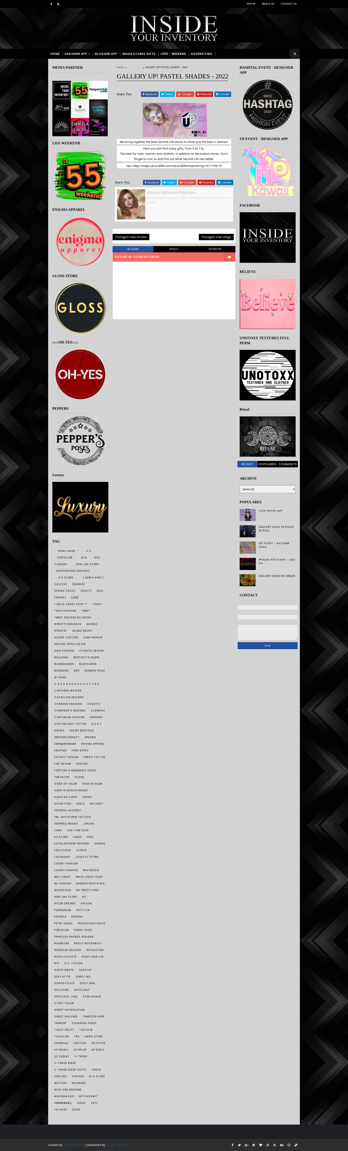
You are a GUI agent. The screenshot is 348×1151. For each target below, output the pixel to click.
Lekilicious (62, 850)
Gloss (79, 777)
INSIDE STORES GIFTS (139, 54)
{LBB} (75, 597)
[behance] (282, 1145)
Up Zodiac (62, 1056)
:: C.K (87, 551)
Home (251, 4)
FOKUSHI (82, 763)
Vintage (78, 1076)
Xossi (81, 1103)
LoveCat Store (87, 857)
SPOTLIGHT (82, 990)
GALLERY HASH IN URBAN (277, 576)
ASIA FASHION (64, 650)
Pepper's (60, 916)
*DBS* (85, 610)
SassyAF (85, 970)
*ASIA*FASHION (65, 610)
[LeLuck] (60, 584)
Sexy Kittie (62, 976)
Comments (288, 464)
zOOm (76, 1109)
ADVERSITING (201, 54)
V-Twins (81, 1056)
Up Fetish (99, 1043)
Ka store (61, 837)
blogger (133, 249)
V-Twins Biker (65, 1063)
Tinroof (60, 1023)
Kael (90, 837)
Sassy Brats (64, 970)
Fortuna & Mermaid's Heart (75, 770)
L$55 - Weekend (173, 54)
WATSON (60, 1083)
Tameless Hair (94, 1016)
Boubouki (61, 670)
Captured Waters (68, 690)
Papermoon (62, 910)
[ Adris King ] (93, 577)
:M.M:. (84, 557)
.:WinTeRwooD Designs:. (72, 571)
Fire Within (62, 763)
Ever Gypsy (80, 750)
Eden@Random (65, 743)
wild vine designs (68, 1089)
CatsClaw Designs (69, 697)
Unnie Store (94, 1036)
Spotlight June (66, 996)
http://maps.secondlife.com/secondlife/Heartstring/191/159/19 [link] (177, 166)
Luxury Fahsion (66, 863)
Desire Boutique (81, 730)
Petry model (63, 923)
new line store (65, 896)
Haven (87, 797)
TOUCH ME (61, 1036)
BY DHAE (60, 677)
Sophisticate (64, 983)
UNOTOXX (80, 1043)
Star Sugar (92, 996)
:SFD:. (97, 557)
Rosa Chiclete (65, 956)
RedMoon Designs (68, 950)
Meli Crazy (62, 877)
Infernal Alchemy (67, 810)
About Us (268, 4)
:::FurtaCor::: (64, 557)
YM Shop (60, 1109)
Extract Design (66, 757)
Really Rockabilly (88, 943)
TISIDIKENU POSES (84, 1023)
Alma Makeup (93, 637)
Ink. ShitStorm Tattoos (72, 817)
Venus (96, 1069)
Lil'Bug (81, 850)
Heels (81, 803)
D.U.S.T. (97, 724)
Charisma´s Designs (70, 710)
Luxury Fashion (66, 870)
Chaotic (94, 704)
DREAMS (90, 737)
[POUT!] (86, 591)
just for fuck (78, 830)
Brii (77, 670)
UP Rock (98, 1049)
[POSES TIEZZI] (65, 591)
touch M (86, 1029)
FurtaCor (62, 777)
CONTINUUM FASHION (69, 717)
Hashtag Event (66, 797)
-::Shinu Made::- (66, 551)
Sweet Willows (66, 1016)
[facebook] (51, 4)
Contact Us (289, 4)
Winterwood (64, 1096)
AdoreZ (92, 624)
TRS (77, 1036)
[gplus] (246, 1145)
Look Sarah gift (271, 511)
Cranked (96, 717)
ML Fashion (62, 883)
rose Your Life (93, 956)
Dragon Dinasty (66, 737)
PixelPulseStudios (92, 923)
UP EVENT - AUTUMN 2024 (274, 545)
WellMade (79, 1083)
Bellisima (61, 657)
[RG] (100, 591)
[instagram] (289, 1145)
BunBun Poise (95, 670)
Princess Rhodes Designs (74, 936)
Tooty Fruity (64, 1029)
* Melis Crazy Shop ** (71, 604)
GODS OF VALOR (65, 783)
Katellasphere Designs (71, 843)
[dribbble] (268, 1145)
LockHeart (62, 857)
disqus (174, 249)
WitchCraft (88, 1096)
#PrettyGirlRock (68, 624)
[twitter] (239, 1145)
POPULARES (268, 464)
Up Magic (61, 1049)
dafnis (59, 730)
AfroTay (60, 630)
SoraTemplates (73, 1145)
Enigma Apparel (93, 743)
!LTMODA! (60, 564)
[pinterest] (254, 1145)
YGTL (94, 1103)
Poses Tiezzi (83, 930)
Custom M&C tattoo (70, 724)
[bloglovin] (261, 1145)
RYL (56, 963)
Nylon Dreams (65, 903)
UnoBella (61, 1043)
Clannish (98, 710)
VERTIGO (60, 1076)
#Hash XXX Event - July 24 (277, 561)
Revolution (95, 950)
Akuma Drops (82, 630)
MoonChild (62, 890)
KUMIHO (99, 843)
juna (58, 830)
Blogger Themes (117, 1145)
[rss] (58, 4)
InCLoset (97, 803)
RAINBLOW (61, 943)
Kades (77, 837)
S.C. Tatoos (73, 963)
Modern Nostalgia (90, 883)
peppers (77, 916)
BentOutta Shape (87, 657)
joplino (89, 823)
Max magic (91, 870)
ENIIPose (60, 750)
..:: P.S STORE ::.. (66, 577)
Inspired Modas (66, 823)
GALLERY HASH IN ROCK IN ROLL (276, 528)
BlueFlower (88, 664)
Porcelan (61, 930)
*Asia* (97, 604)
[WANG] (60, 597)
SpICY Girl (87, 983)
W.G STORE (97, 1076)
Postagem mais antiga (216, 237)
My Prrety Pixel (87, 890)
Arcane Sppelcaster (70, 644)
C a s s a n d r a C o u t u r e (76, 684)
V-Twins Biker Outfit (70, 1069)
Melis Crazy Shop (89, 877)
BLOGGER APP (106, 54)
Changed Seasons (68, 704)
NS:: (85, 896)
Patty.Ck (83, 910)
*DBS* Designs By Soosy (73, 617)
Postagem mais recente (131, 237)
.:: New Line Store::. (87, 564)
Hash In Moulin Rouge (71, 790)
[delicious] (296, 1145)
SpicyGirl (61, 990)
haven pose (62, 803)
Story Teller (64, 1003)
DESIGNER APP (76, 54)
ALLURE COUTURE (66, 637)
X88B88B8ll (63, 1103)
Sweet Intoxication (69, 1010)
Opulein (86, 903)
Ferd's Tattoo (94, 757)
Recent (247, 464)
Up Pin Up (80, 1049)
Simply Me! (83, 976)
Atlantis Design (91, 650)
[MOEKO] (78, 584)
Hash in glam (92, 783)
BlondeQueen (64, 664)
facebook (215, 249)
